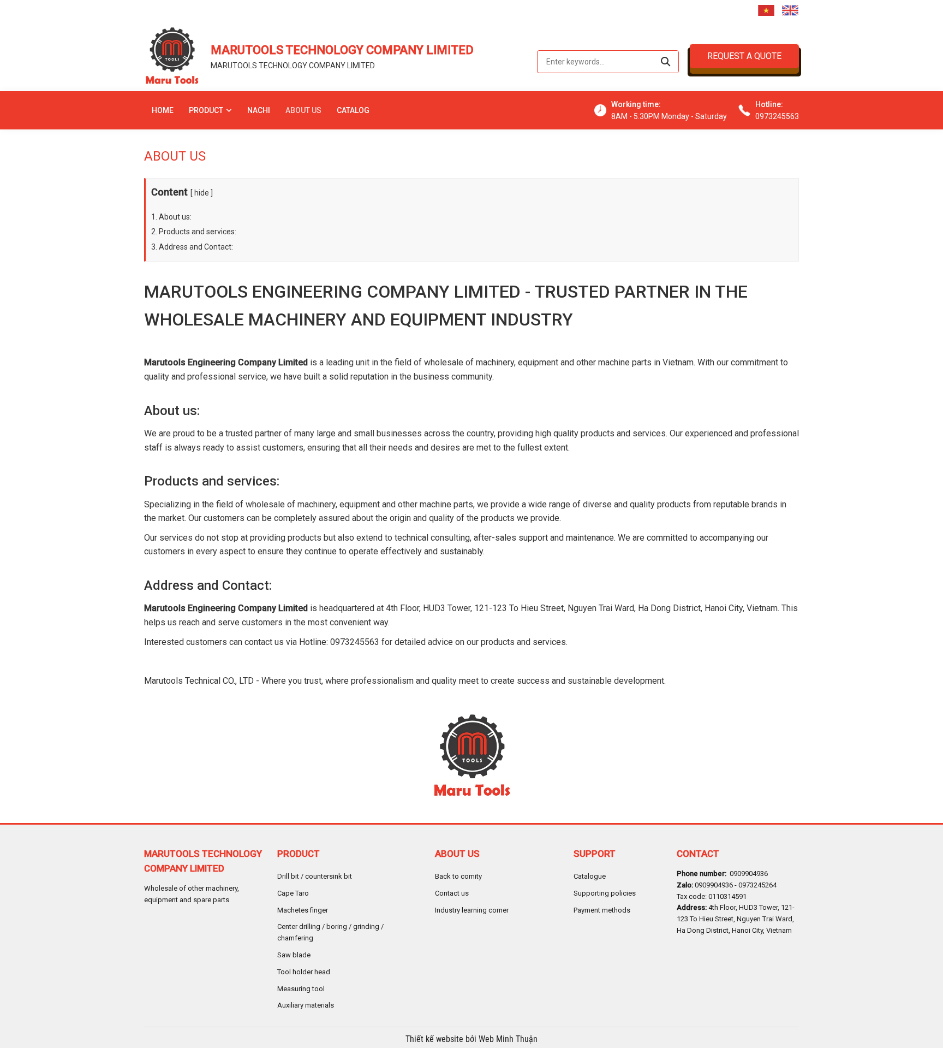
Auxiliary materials (305, 1005)
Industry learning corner (472, 910)
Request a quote (744, 56)
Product (206, 110)
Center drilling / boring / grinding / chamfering (330, 932)
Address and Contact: (196, 246)
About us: (175, 216)
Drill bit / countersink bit (314, 876)
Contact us (452, 893)
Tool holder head (303, 972)
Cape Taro (293, 893)
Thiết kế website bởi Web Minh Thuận (471, 1039)
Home (163, 110)
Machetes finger (302, 910)
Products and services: (197, 231)
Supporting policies (605, 893)
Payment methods (602, 910)
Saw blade (294, 955)
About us (303, 110)
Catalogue (590, 876)
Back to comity (458, 876)
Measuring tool (301, 989)
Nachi (258, 110)
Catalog (353, 110)
